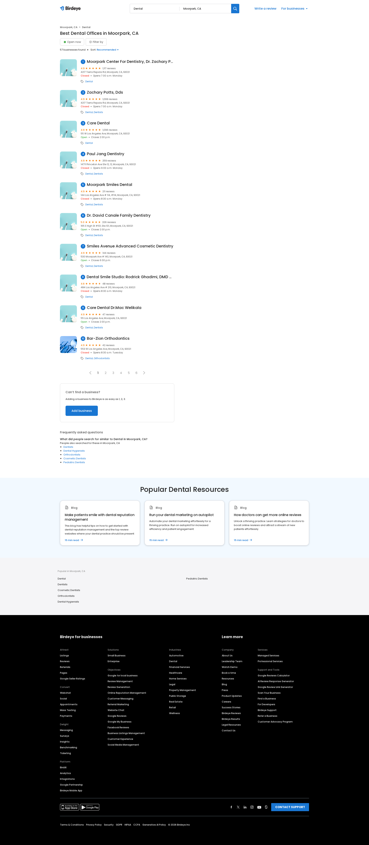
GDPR (119, 824)
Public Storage (177, 696)
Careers (226, 701)
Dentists (98, 112)
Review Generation (119, 687)
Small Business (116, 655)
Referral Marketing (118, 704)
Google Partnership (71, 784)
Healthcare (175, 672)
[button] (144, 372)
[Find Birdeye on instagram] (251, 807)
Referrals (65, 667)
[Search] (235, 8)
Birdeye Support (267, 710)
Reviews (65, 661)
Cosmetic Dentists (74, 458)
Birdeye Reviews (231, 713)
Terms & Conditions (72, 824)
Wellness (174, 713)
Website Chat (116, 710)
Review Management (120, 681)
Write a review (265, 8)
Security (109, 824)
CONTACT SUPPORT (290, 807)
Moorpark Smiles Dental (109, 184)
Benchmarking (68, 747)
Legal (172, 684)
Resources (228, 678)
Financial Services (179, 667)
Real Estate (176, 701)
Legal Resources (231, 724)
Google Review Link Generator (275, 687)
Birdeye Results (231, 719)
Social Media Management (123, 744)
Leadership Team (232, 661)
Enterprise (114, 661)
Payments (66, 716)
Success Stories (231, 707)
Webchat (65, 692)
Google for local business (123, 675)
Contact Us (228, 730)
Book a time (229, 672)
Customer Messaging (120, 698)
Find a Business (267, 698)
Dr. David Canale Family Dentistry (119, 215)
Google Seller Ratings (72, 678)
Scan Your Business (269, 692)
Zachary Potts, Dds (105, 92)
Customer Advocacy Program (275, 721)
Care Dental (98, 123)
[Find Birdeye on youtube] (259, 807)
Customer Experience (120, 739)
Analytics (65, 773)
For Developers (266, 704)
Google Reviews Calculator (274, 675)
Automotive (176, 655)
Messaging (66, 730)
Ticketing (65, 753)
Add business (81, 411)
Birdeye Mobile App (71, 790)
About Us (227, 655)
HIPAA (128, 824)
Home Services (178, 678)
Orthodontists (102, 358)
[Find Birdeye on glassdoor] (266, 807)
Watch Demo (230, 667)
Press (225, 690)
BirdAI (63, 767)
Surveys (64, 736)
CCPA (136, 824)
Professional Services (270, 661)
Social (63, 698)
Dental (89, 81)
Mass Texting (68, 710)
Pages (63, 672)
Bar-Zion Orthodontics (108, 338)
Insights (65, 741)
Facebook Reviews (118, 727)
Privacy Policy (94, 824)
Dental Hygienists (74, 451)
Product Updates (232, 696)
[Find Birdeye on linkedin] (245, 807)
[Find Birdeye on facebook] (231, 807)
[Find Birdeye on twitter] (238, 807)
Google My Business (119, 721)
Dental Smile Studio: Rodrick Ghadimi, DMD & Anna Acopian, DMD (130, 277)
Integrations (67, 779)
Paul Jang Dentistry (105, 154)
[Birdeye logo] (71, 8)
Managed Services (268, 655)
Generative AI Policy (154, 824)
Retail (172, 707)
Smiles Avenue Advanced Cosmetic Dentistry (130, 246)
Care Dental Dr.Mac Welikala (114, 307)
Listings (64, 655)
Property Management (182, 690)
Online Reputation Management (127, 692)
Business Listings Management (126, 733)
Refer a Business (267, 716)
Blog (224, 684)
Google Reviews (117, 716)
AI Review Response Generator (276, 681)
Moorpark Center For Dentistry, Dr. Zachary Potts (131, 61)
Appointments (68, 704)
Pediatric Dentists (74, 462)
